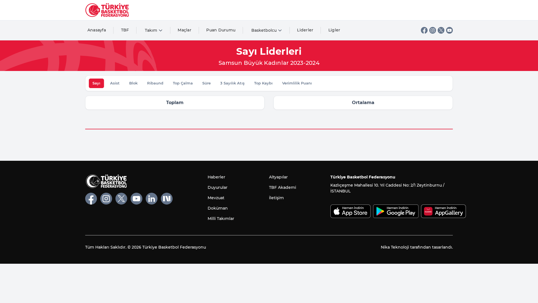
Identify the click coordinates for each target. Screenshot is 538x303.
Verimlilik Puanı (297, 83)
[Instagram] (432, 30)
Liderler (305, 30)
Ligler (334, 30)
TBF (125, 30)
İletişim (276, 197)
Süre (206, 83)
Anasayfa (96, 30)
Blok (133, 83)
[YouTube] (449, 30)
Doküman (218, 208)
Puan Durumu (220, 30)
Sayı (96, 83)
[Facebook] (424, 30)
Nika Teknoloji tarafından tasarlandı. (417, 247)
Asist (115, 83)
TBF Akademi (282, 187)
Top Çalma (183, 83)
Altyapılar (278, 177)
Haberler (216, 177)
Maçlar (184, 30)
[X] (441, 30)
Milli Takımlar (221, 218)
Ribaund (155, 83)
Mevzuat (216, 197)
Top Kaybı (263, 83)
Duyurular (218, 187)
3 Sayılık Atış (232, 83)
